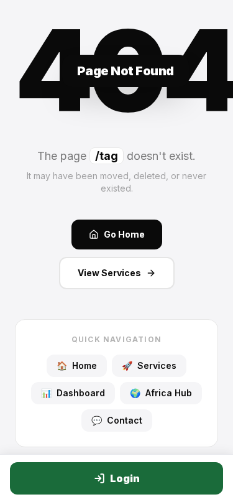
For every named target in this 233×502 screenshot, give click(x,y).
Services (149, 365)
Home (77, 365)
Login (125, 478)
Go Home (124, 234)
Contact (116, 420)
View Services (109, 272)
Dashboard (73, 393)
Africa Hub (161, 393)
